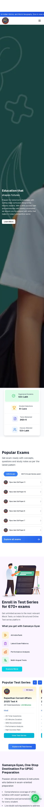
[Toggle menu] (39, 20)
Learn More (8, 222)
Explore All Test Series (22, 747)
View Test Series (19, 735)
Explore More (12, 669)
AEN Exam (10, 474)
